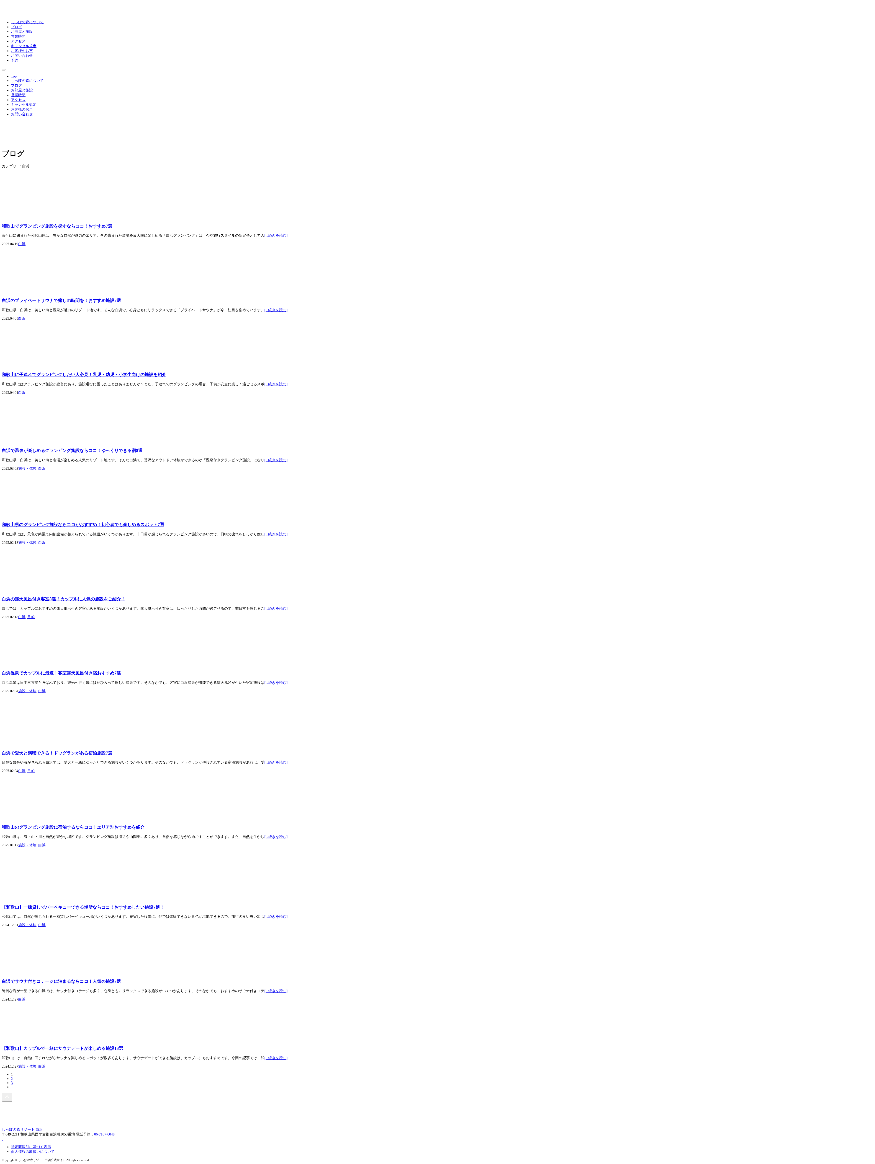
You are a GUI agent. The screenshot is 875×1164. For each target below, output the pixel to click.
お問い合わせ (22, 55)
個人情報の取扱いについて (33, 1152)
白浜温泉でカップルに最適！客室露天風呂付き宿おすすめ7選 (61, 673)
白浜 (22, 244)
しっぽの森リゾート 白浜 (22, 1129)
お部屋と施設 (22, 32)
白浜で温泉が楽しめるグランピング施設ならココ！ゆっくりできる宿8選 (72, 450)
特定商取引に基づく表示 (31, 1147)
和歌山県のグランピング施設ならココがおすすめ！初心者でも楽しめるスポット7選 (83, 524)
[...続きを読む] (276, 235)
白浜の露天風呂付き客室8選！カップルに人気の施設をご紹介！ (63, 598)
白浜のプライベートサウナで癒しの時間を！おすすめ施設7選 (61, 300)
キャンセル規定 (23, 46)
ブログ (16, 27)
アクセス (18, 41)
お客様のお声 (22, 51)
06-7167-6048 (104, 1134)
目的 (31, 617)
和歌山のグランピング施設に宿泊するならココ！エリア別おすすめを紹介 (73, 827)
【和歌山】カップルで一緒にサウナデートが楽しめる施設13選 (62, 1048)
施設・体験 (27, 468)
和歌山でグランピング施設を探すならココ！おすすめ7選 (57, 226)
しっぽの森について (27, 22)
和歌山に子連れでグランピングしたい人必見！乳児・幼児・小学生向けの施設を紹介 (84, 374)
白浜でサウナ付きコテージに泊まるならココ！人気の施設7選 (61, 981)
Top (14, 76)
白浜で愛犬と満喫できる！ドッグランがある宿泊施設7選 (57, 753)
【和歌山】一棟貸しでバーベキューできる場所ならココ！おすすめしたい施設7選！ (83, 907)
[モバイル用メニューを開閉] (3, 69)
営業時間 (18, 36)
